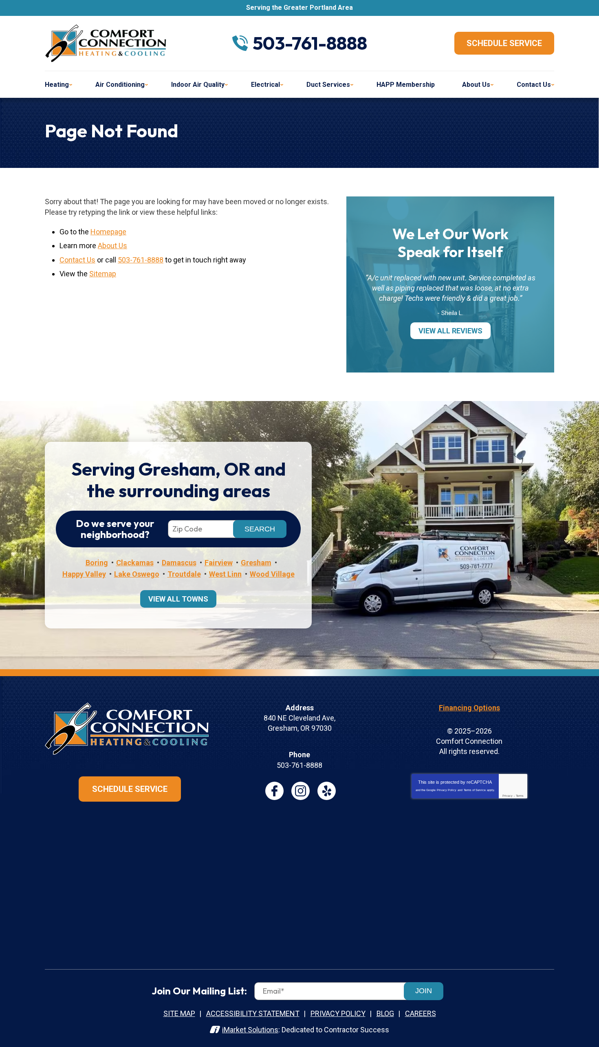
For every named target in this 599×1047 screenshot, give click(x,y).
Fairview (219, 562)
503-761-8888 (310, 43)
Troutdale (184, 574)
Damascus (179, 562)
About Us (112, 245)
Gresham (256, 562)
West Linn (225, 574)
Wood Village (272, 574)
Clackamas (135, 562)
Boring (97, 562)
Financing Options (469, 707)
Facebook (274, 791)
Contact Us (77, 260)
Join (423, 991)
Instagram (300, 791)
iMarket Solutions (250, 1029)
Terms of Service (475, 790)
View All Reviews (450, 330)
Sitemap (102, 273)
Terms (520, 795)
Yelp (326, 791)
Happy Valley (84, 574)
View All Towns (178, 599)
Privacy (507, 795)
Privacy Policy (446, 790)
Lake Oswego (136, 574)
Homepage (108, 231)
